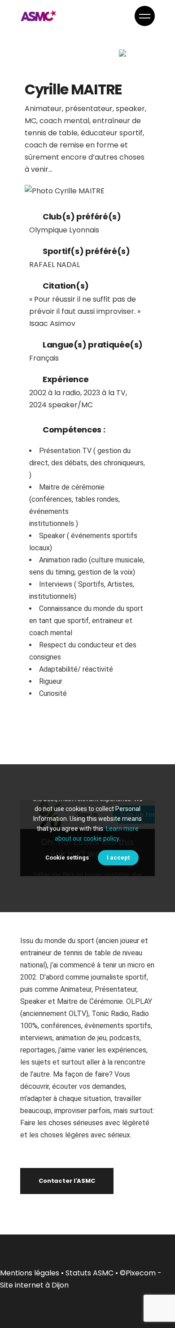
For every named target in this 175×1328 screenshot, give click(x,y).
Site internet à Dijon (34, 1285)
